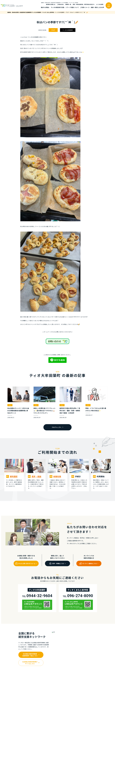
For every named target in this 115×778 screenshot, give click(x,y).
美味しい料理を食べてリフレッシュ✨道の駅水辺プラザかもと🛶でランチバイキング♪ (44, 410)
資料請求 (14, 476)
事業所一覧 (68, 4)
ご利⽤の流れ (60, 4)
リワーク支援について (72, 7)
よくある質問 (99, 4)
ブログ (53, 30)
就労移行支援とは (50, 4)
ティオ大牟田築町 (68, 30)
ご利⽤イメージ (84, 7)
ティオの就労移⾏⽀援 (57, 7)
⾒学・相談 (36, 476)
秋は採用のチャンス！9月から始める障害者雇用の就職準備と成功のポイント (18, 410)
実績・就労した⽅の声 (97, 7)
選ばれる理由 (45, 7)
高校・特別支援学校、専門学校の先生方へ (84, 4)
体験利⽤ (57, 476)
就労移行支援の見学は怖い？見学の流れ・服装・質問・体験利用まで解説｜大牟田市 (70, 410)
